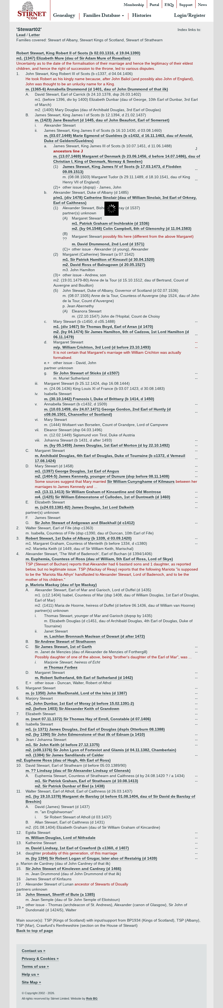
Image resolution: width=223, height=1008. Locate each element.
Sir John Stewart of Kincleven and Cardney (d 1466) (73, 868)
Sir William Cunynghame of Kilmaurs (141, 481)
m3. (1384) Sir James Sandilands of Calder (65, 755)
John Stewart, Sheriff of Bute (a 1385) (60, 894)
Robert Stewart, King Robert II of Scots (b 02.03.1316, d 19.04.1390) (78, 53)
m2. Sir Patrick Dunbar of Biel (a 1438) (70, 786)
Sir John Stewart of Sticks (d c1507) (86, 373)
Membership (134, 5)
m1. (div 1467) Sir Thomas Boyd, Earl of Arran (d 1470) (103, 326)
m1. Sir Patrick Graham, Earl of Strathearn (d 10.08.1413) (86, 781)
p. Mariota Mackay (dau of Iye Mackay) (61, 585)
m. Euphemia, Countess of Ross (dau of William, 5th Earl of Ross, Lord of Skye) (99, 559)
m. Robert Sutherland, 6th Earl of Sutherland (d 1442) (84, 677)
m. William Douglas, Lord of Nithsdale (60, 837)
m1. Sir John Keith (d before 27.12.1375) (63, 745)
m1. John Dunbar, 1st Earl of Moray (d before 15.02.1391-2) (80, 703)
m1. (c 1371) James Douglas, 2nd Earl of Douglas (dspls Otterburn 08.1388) (95, 729)
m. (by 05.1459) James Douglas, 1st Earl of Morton (90, 445)
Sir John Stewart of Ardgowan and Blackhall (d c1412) (85, 523)
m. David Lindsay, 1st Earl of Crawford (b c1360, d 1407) (77, 848)
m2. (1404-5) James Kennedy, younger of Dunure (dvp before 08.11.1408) (102, 476)
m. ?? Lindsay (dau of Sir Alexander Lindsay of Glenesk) (78, 770)
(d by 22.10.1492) (153, 445)
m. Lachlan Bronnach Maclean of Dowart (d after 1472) (94, 636)
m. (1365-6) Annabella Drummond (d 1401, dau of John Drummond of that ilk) (97, 89)
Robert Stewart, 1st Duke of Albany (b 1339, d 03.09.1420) (79, 538)
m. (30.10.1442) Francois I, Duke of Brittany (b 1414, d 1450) (99, 399)
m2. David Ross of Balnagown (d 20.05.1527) (104, 264)
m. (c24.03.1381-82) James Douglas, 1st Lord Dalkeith (84, 507)
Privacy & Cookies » (40, 958)
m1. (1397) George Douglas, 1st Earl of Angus (77, 471)
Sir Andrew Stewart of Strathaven (65, 641)
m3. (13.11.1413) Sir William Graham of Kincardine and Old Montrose (98, 492)
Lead (21, 35)
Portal (154, 5)
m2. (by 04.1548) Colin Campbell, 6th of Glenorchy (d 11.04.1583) (131, 228)
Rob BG (92, 998)
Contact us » (33, 950)
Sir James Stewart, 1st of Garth (63, 646)
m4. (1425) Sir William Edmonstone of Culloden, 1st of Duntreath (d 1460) (102, 497)
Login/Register (189, 16)
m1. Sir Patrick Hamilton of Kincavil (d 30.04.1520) (108, 259)
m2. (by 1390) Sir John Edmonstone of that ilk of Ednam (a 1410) (85, 734)
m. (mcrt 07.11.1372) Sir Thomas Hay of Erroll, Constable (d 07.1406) (88, 719)
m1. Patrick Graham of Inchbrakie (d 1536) (110, 223)
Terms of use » (35, 966)
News (202, 5)
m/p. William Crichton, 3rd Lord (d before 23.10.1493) (102, 347)
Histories (141, 16)
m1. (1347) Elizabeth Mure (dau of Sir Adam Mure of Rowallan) (73, 58)
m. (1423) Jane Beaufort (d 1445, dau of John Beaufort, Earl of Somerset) (102, 120)
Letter (34, 35)
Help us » (30, 974)
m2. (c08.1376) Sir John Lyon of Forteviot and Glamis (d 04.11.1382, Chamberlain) (101, 750)
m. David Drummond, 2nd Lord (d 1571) (108, 244)
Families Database (102, 16)
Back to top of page (34, 930)
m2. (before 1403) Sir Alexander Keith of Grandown (72, 708)
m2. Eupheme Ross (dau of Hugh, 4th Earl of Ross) (63, 760)
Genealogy (64, 16)
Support (186, 5)
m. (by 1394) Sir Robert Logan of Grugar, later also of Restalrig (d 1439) (91, 858)
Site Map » (31, 982)
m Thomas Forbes (61, 667)
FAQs (169, 5)
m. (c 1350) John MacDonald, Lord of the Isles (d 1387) (76, 693)
